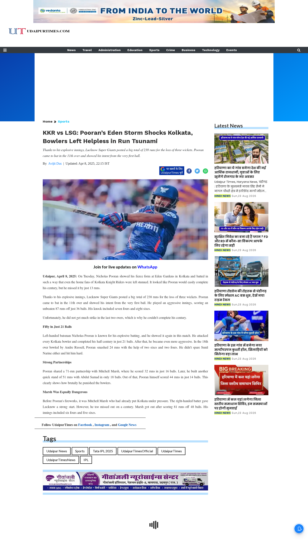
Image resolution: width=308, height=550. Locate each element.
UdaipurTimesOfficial (137, 451)
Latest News (228, 126)
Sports (154, 50)
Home (48, 121)
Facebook (85, 425)
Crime (170, 50)
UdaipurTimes (171, 451)
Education (134, 50)
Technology (211, 50)
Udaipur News (56, 451)
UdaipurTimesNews (60, 460)
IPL (86, 460)
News (71, 50)
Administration (109, 50)
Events (231, 50)
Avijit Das (55, 163)
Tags (49, 439)
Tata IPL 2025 (103, 451)
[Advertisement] (154, 82)
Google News (127, 425)
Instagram (101, 425)
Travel (87, 50)
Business (188, 50)
